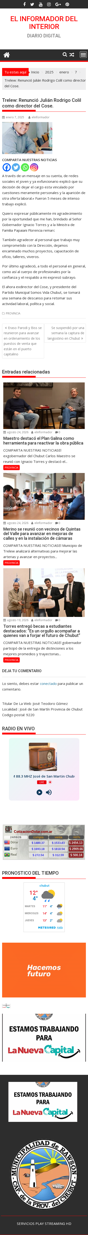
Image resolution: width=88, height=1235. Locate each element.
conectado (48, 683)
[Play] (39, 792)
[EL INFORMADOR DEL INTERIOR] (6, 54)
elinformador (41, 117)
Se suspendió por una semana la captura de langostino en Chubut (66, 333)
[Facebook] (7, 167)
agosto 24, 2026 (17, 432)
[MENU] (83, 54)
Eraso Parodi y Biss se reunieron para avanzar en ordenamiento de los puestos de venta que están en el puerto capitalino (23, 341)
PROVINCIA (13, 313)
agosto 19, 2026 (17, 620)
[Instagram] (34, 167)
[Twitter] (16, 167)
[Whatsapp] (25, 167)
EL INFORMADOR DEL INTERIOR (44, 23)
